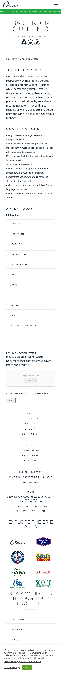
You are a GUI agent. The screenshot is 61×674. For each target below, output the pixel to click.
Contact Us (30, 434)
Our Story (30, 419)
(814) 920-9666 (31, 483)
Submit (10, 400)
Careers (30, 461)
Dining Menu (30, 451)
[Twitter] (37, 42)
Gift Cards (30, 456)
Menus (30, 446)
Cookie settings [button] (12, 667)
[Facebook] (24, 42)
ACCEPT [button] (27, 667)
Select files (30, 380)
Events (30, 424)
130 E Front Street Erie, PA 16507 (30, 477)
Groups (30, 429)
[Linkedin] (30, 42)
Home (30, 414)
